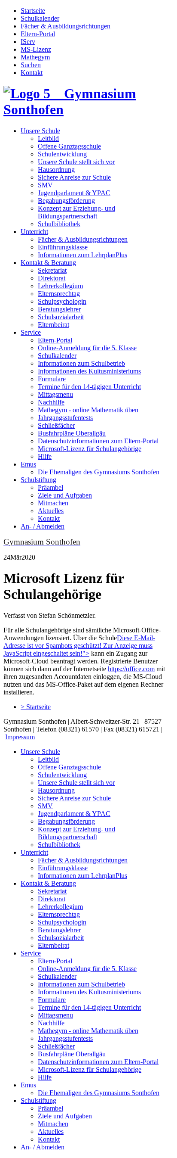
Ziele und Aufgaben (65, 495)
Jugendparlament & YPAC (74, 192)
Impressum (20, 737)
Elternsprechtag (59, 293)
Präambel (50, 487)
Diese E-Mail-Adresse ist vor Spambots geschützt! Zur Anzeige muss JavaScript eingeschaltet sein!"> (79, 645)
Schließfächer (56, 425)
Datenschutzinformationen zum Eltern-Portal (98, 441)
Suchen (31, 64)
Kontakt (32, 72)
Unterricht (34, 231)
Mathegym (35, 57)
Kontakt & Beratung (48, 262)
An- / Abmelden (42, 526)
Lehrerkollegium (60, 286)
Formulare (52, 379)
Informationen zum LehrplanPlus (82, 254)
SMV (45, 185)
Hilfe (45, 456)
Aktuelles (51, 510)
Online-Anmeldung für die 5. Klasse (87, 348)
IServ (28, 41)
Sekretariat (52, 270)
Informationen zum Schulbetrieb (81, 363)
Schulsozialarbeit (61, 317)
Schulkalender (40, 18)
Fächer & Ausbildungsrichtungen (65, 26)
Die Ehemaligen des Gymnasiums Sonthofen (98, 472)
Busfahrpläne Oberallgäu (72, 433)
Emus (28, 464)
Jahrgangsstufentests (65, 417)
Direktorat (51, 278)
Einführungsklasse (63, 247)
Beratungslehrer (59, 309)
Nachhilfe (51, 402)
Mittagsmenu (55, 394)
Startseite (33, 10)
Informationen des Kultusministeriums (89, 371)
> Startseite (36, 706)
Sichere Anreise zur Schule (74, 177)
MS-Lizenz (36, 49)
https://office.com (131, 668)
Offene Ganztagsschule (69, 146)
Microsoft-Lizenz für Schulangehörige (89, 448)
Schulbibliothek (59, 223)
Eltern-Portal (38, 33)
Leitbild (48, 138)
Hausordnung (56, 169)
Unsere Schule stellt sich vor (76, 161)
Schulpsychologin (62, 301)
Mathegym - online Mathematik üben (88, 410)
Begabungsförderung (66, 200)
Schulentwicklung (62, 154)
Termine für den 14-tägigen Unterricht (89, 386)
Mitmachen (53, 503)
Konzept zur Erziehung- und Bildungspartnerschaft (76, 212)
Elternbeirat (53, 324)
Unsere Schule (40, 130)
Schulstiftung (38, 479)
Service (31, 332)
